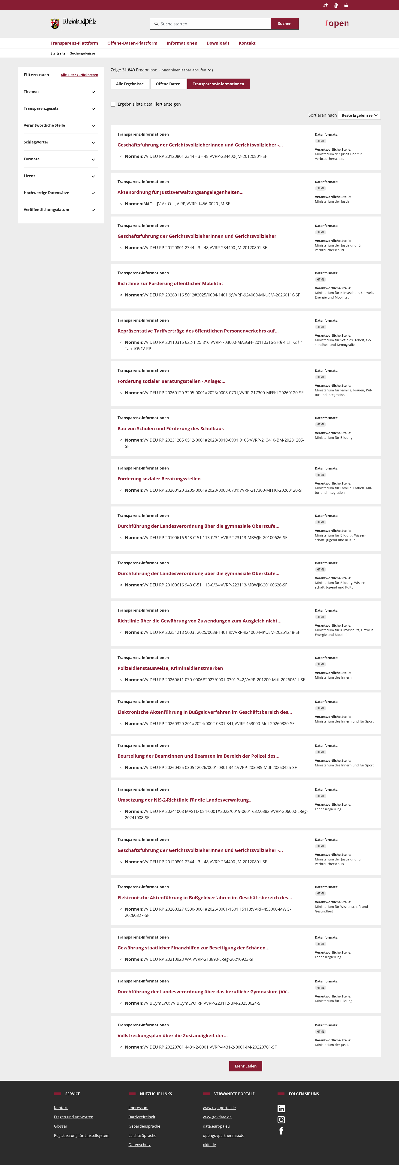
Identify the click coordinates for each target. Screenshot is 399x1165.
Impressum (138, 1107)
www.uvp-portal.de (219, 1107)
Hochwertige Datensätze (46, 192)
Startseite (58, 53)
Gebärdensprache (144, 1126)
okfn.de (209, 1144)
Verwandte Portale (234, 1093)
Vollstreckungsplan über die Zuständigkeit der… (173, 1035)
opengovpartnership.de (223, 1135)
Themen (31, 91)
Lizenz (29, 175)
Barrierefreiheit (142, 1116)
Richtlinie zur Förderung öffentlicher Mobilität (170, 283)
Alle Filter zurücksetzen (79, 75)
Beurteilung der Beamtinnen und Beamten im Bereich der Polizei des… (198, 756)
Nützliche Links (155, 1093)
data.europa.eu (216, 1126)
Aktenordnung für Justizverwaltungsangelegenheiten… (181, 192)
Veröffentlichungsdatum (46, 209)
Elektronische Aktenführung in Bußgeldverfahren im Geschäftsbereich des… (205, 712)
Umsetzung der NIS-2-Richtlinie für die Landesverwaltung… (185, 800)
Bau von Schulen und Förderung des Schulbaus (171, 428)
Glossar (60, 1126)
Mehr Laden (246, 1066)
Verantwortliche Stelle (44, 125)
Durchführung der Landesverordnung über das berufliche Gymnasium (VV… (204, 991)
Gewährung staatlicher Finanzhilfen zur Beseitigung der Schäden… (193, 948)
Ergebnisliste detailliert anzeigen (149, 104)
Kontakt (247, 43)
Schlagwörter (36, 142)
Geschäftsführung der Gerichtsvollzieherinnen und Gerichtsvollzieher (197, 236)
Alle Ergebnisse (130, 83)
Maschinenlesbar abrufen (184, 70)
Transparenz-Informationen (218, 83)
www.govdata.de (217, 1116)
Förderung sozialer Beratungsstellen (159, 479)
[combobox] (210, 23)
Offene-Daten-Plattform (132, 43)
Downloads (218, 43)
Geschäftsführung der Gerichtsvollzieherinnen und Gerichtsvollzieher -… (200, 145)
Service (72, 1093)
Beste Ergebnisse (357, 115)
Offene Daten (168, 83)
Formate (31, 159)
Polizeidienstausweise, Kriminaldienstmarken (170, 668)
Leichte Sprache (142, 1135)
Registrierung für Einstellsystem (81, 1135)
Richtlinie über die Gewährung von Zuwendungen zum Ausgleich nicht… (199, 621)
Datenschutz (140, 1144)
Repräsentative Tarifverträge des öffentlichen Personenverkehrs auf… (198, 331)
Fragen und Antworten (73, 1116)
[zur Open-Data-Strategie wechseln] (336, 23)
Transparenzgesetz (41, 108)
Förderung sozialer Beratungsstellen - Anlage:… (171, 381)
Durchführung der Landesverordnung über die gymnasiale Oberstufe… (198, 526)
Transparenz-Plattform (74, 43)
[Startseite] (73, 23)
